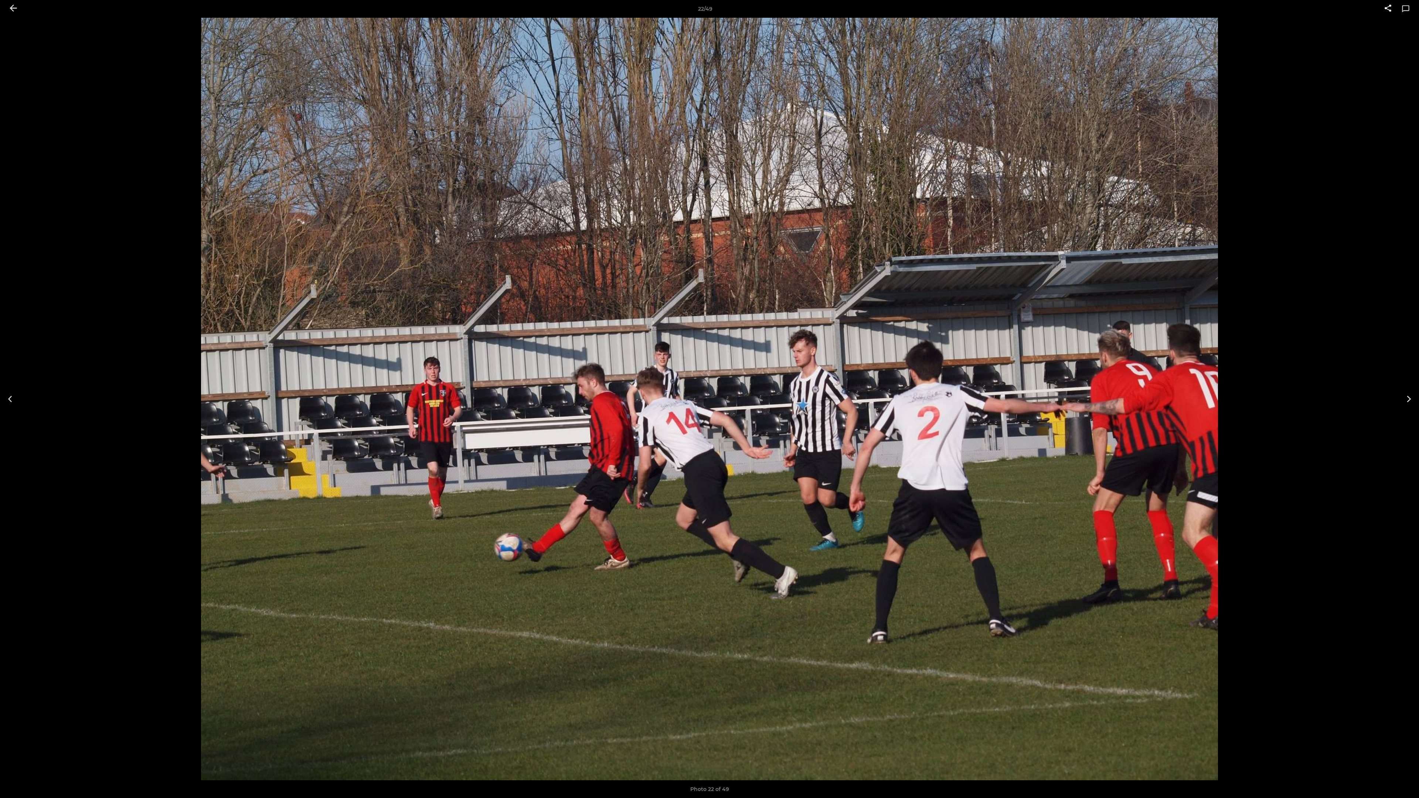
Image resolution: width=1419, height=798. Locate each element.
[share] (1388, 9)
